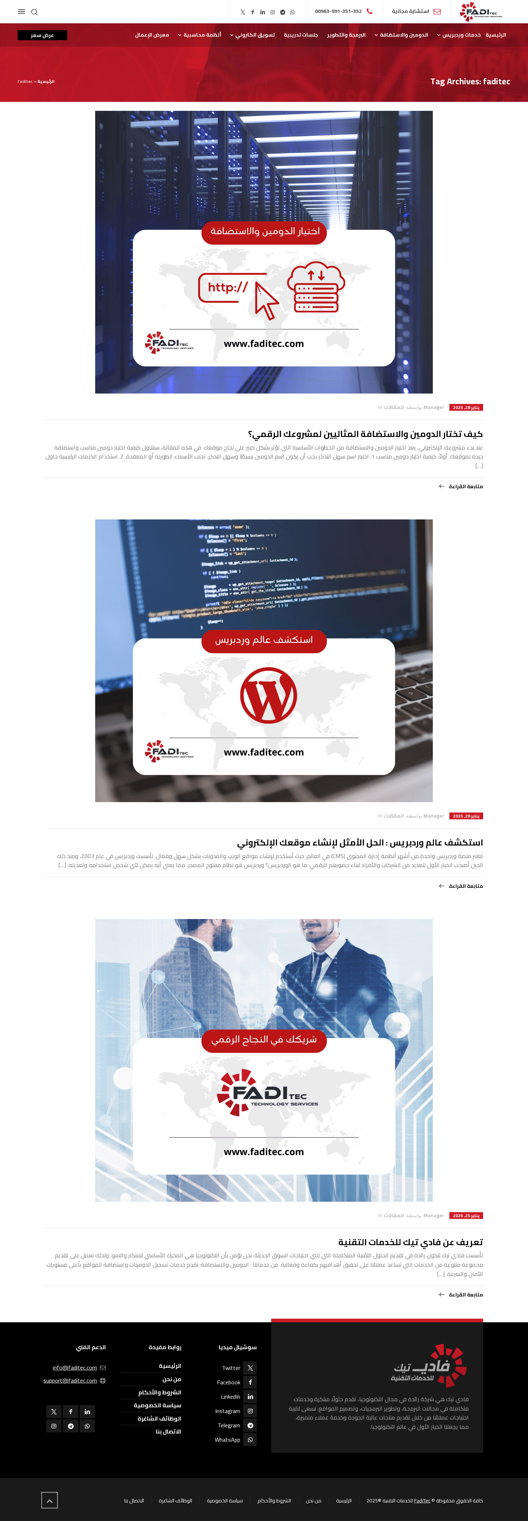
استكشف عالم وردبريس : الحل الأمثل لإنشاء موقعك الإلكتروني (360, 842)
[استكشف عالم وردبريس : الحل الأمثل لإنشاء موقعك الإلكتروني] (264, 660)
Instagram (227, 1410)
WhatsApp (227, 1439)
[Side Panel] (23, 11)
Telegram (229, 1425)
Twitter (231, 1367)
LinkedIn (230, 1396)
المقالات (394, 407)
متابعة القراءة (465, 486)
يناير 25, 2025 (466, 1215)
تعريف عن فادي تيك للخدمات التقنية (410, 1242)
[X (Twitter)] (243, 12)
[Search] (34, 12)
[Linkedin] (263, 12)
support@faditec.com (70, 1380)
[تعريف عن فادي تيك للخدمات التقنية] (264, 1060)
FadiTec (422, 1500)
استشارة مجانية (410, 11)
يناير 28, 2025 (466, 407)
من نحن (171, 1379)
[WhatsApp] (292, 12)
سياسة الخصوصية (157, 1405)
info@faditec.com (75, 1367)
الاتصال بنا (168, 1431)
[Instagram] (272, 12)
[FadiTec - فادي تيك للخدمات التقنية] (481, 11)
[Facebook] (252, 12)
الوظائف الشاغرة (159, 1418)
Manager (433, 407)
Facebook (228, 1382)
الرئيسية (46, 81)
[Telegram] (282, 12)
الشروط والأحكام (159, 1392)
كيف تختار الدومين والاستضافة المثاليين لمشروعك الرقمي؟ (365, 434)
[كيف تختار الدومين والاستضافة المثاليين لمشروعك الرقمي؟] (264, 252)
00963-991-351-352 (338, 11)
